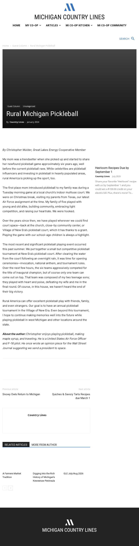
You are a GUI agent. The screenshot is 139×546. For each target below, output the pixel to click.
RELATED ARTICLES (16, 444)
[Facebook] (6, 137)
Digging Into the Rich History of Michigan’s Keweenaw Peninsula (44, 477)
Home (6, 45)
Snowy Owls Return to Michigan (21, 394)
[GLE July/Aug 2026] (77, 461)
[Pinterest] (22, 137)
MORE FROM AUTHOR (44, 444)
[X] (14, 137)
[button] (127, 38)
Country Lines (17, 122)
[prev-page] (5, 488)
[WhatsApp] (31, 137)
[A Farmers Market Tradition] (16, 461)
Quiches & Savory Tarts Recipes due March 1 (71, 396)
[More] (39, 137)
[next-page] (10, 488)
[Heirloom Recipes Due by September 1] (115, 148)
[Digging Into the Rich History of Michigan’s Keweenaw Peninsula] (46, 461)
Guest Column (19, 45)
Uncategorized (29, 106)
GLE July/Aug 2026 (73, 473)
